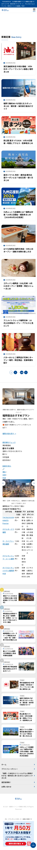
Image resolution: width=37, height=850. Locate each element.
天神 (4, 475)
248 (21, 372)
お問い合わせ (6, 786)
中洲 (4, 478)
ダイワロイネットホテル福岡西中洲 (8, 570)
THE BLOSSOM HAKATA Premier (8, 520)
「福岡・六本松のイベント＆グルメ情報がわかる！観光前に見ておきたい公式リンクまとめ (17, 775)
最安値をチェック (9, 442)
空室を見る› (6, 466)
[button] (3, 483)
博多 (4, 472)
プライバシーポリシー (9, 769)
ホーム (3, 764)
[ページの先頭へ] (33, 845)
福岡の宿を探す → (9, 433)
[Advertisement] (18, 25)
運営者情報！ (6, 782)
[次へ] (26, 372)
